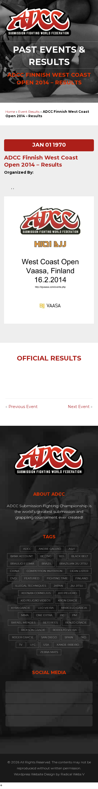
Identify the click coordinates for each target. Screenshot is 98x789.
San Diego (49, 637)
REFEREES (50, 622)
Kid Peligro (67, 593)
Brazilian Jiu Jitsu (73, 563)
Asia (72, 549)
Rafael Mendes (23, 622)
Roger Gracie (22, 637)
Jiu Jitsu (77, 585)
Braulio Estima (22, 563)
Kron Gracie (68, 600)
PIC (62, 615)
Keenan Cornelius (36, 593)
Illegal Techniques (30, 585)
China (14, 571)
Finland (81, 578)
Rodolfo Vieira (65, 630)
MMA (25, 615)
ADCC (27, 549)
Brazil (47, 563)
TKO (83, 637)
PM (74, 615)
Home (10, 112)
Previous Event (23, 406)
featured (31, 578)
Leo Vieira (46, 608)
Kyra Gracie (20, 608)
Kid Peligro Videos (35, 600)
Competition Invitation (44, 571)
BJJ (61, 556)
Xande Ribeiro (68, 644)
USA (46, 644)
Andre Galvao (50, 549)
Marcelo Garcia (74, 608)
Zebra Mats (49, 652)
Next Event (79, 406)
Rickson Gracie (33, 630)
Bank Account (21, 556)
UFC (33, 644)
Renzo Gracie (76, 622)
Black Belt (79, 556)
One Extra (44, 615)
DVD (13, 578)
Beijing (45, 556)
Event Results (28, 112)
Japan (58, 585)
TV (20, 644)
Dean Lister (79, 571)
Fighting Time (57, 578)
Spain (69, 637)
